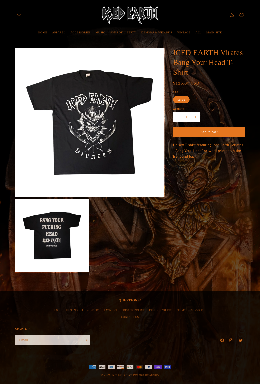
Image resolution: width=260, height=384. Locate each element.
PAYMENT (110, 310)
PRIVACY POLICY (133, 310)
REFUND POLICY (160, 310)
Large (181, 99)
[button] (19, 14)
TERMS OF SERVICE (189, 310)
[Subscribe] (85, 340)
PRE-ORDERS (91, 310)
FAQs (57, 310)
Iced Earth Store (122, 374)
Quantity (178, 108)
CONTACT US (130, 316)
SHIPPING (71, 310)
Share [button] (181, 169)
